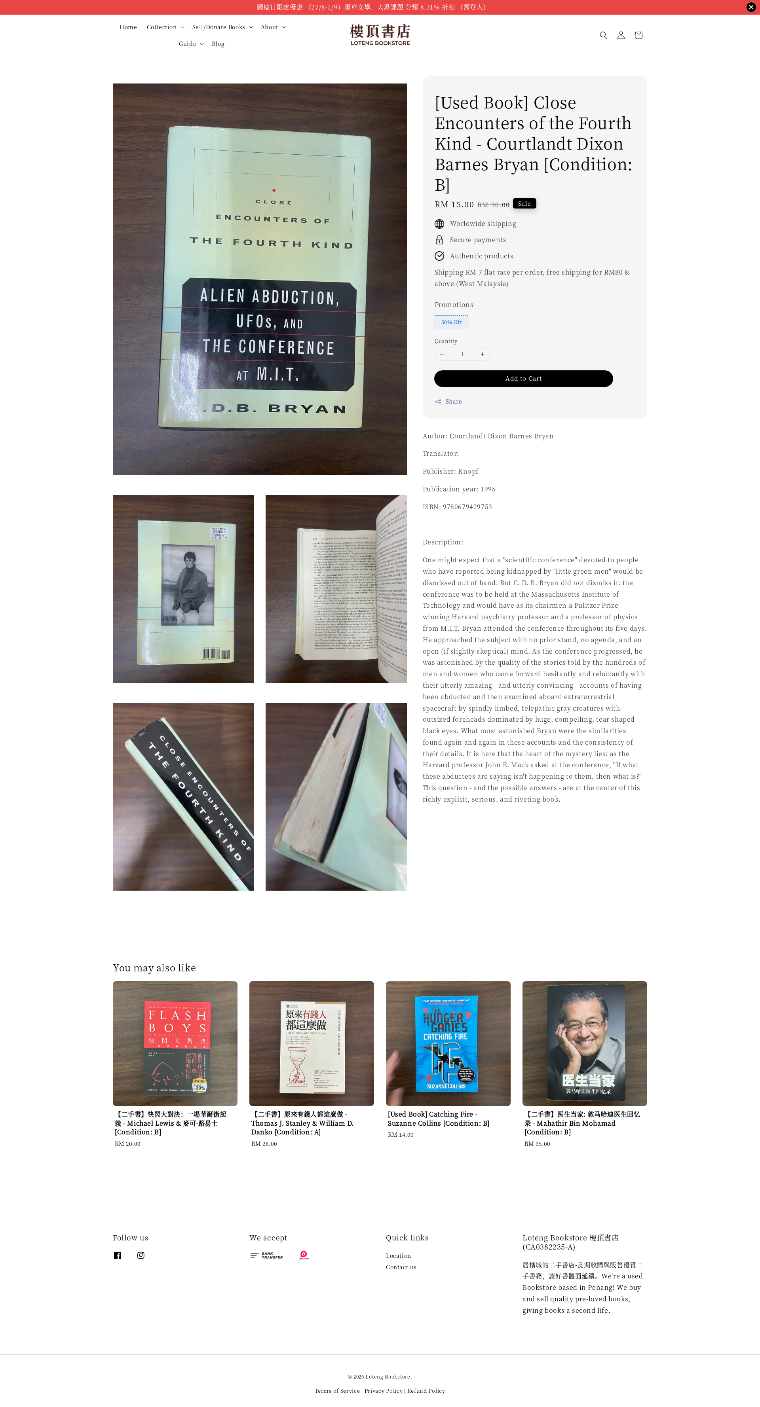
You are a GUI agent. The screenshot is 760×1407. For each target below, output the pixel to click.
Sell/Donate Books (218, 26)
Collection (162, 26)
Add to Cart (523, 378)
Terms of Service (337, 1390)
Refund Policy (426, 1390)
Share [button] (454, 401)
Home (128, 27)
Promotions (454, 304)
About (269, 26)
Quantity (446, 341)
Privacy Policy (384, 1390)
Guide (187, 43)
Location (398, 1255)
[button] (603, 35)
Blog (218, 43)
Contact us (401, 1267)
